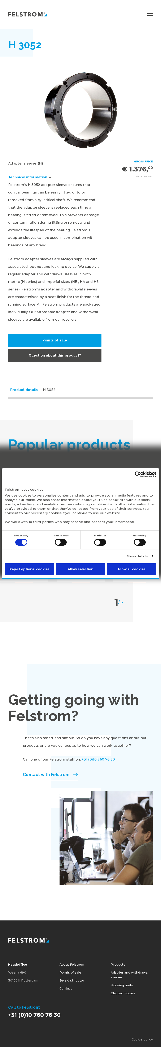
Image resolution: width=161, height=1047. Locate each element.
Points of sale (55, 340)
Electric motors (123, 993)
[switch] (61, 542)
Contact (66, 988)
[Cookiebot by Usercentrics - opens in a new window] (137, 474)
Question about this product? (55, 355)
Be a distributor (72, 980)
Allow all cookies (131, 569)
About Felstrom (72, 964)
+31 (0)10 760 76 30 (98, 759)
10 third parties (41, 522)
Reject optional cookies (29, 569)
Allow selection (80, 569)
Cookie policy (142, 1039)
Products (118, 964)
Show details (137, 556)
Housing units (122, 985)
